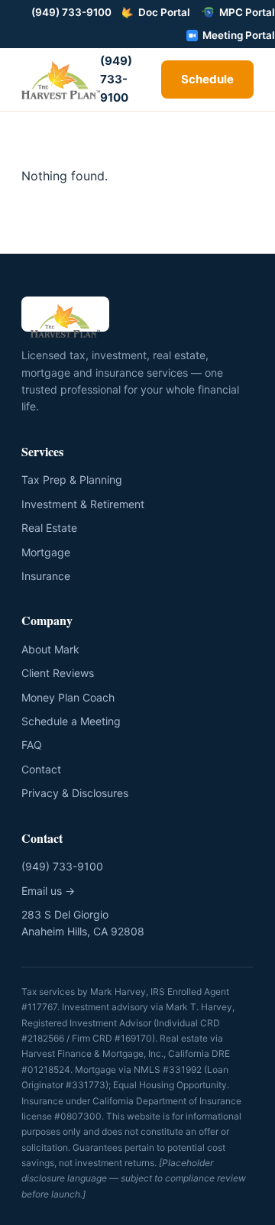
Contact (41, 769)
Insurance (45, 575)
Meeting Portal (238, 35)
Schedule (207, 79)
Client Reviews (57, 672)
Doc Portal (164, 12)
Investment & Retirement (82, 503)
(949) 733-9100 (71, 12)
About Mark (50, 649)
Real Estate (49, 527)
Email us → (48, 890)
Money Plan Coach (68, 697)
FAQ (31, 744)
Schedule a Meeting (71, 721)
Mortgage (45, 552)
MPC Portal (247, 12)
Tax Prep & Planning (71, 479)
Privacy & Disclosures (74, 792)
